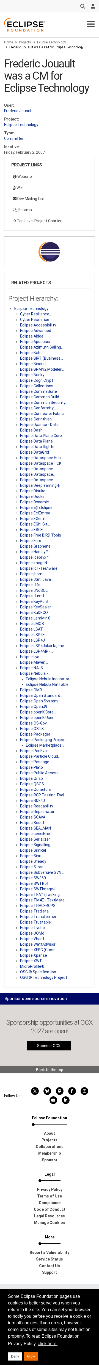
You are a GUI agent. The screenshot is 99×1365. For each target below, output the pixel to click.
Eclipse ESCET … (34, 529)
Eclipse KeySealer (35, 607)
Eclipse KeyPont (34, 601)
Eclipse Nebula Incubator (47, 679)
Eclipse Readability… (37, 806)
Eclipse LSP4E (32, 634)
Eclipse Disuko (32, 491)
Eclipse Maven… (34, 662)
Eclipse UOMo (32, 933)
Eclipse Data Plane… (37, 441)
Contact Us (49, 1266)
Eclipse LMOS (32, 623)
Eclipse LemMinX (35, 618)
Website (24, 176)
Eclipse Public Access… (40, 773)
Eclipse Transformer (38, 916)
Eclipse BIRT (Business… (41, 358)
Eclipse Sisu (30, 856)
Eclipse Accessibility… (39, 325)
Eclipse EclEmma (35, 513)
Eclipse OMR (31, 690)
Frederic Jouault (18, 111)
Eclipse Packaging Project (43, 740)
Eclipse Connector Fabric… (43, 413)
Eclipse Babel (31, 353)
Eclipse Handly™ (34, 552)
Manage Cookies (49, 1222)
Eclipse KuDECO (34, 612)
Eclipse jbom (31, 574)
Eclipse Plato (31, 767)
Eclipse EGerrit (33, 518)
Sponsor (49, 1160)
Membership (49, 1153)
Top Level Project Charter (39, 221)
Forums (25, 210)
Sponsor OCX (49, 1046)
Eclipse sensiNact (36, 833)
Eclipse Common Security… (44, 402)
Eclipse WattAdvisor (38, 944)
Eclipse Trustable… (36, 922)
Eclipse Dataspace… (38, 469)
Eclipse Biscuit (33, 364)
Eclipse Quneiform (36, 789)
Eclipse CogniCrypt (36, 380)
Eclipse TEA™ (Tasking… (41, 894)
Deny (15, 1356)
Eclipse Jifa (30, 585)
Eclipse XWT (31, 961)
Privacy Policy (49, 1189)
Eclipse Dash (31, 430)
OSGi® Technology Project (43, 977)
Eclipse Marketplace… (45, 745)
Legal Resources (49, 1216)
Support (49, 1272)
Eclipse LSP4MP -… (36, 651)
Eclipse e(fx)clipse (36, 507)
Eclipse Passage (34, 762)
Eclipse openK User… (38, 717)
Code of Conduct (49, 1209)
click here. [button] (47, 1343)
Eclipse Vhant (32, 939)
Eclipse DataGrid (34, 452)
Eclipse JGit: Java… (36, 579)
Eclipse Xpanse (33, 955)
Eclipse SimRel (33, 850)
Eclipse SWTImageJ (37, 889)
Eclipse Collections (36, 386)
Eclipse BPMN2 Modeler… (42, 369)
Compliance (50, 1203)
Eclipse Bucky (32, 375)
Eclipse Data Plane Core (41, 435)
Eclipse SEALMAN (35, 828)
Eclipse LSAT (31, 629)
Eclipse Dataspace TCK (40, 463)
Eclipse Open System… (40, 701)
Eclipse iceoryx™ (34, 557)
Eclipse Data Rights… (38, 446)
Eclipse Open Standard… (41, 695)
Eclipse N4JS (31, 668)
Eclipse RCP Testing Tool (42, 795)
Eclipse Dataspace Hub (40, 458)
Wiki (19, 187)
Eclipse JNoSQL (34, 590)
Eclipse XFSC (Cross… (39, 950)
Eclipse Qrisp (31, 778)
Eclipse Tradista (34, 911)
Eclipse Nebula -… (35, 673)
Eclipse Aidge (31, 336)
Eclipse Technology (51, 42)
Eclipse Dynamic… (35, 502)
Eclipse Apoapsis (35, 341)
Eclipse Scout (32, 822)
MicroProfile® (32, 966)
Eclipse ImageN (33, 563)
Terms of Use (49, 1196)
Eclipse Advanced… (37, 330)
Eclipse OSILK (32, 728)
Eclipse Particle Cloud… (40, 756)
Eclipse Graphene (35, 546)
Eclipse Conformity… (38, 408)
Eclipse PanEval (34, 751)
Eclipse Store (31, 867)
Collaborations (50, 1146)
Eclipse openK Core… (38, 712)
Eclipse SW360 (33, 878)
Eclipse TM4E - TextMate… (43, 900)
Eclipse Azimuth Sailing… (42, 347)
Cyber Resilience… (36, 314)
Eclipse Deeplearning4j (40, 485)
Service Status (49, 1259)
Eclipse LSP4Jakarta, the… (43, 646)
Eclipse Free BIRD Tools (40, 535)
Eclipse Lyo (29, 657)
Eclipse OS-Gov (33, 723)
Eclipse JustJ (32, 596)
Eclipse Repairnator (37, 811)
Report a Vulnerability (49, 1252)
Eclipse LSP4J (32, 640)
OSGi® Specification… (39, 972)
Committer (14, 138)
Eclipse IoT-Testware (38, 568)
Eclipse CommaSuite (38, 391)
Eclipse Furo (30, 540)
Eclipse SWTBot (34, 883)
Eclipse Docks (32, 496)
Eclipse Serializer (35, 839)
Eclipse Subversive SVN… (42, 872)
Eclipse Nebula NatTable (47, 684)
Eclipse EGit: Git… (35, 524)
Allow (31, 1356)
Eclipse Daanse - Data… (40, 424)
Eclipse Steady (33, 861)
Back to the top (49, 1070)
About (49, 1133)
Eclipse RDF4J (32, 800)
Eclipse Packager (35, 734)
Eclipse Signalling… (36, 845)
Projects (25, 42)
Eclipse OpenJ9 (33, 706)
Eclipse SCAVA (32, 817)
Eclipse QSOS (32, 784)
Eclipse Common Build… (41, 397)
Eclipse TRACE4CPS (38, 905)
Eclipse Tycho (32, 927)
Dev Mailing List (30, 199)
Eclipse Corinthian (36, 419)
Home (8, 42)
